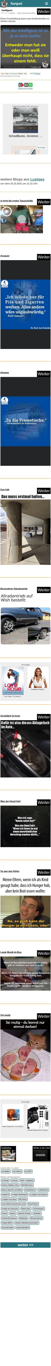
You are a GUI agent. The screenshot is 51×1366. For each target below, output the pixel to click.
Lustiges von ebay (9, 1199)
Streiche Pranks (24, 1213)
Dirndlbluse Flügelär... (13, 689)
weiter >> (25, 1245)
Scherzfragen (38, 1209)
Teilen (7, 73)
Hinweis (4, 372)
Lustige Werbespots (19, 1194)
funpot (16, 3)
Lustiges (12, 13)
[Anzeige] (25, 144)
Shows (4, 1213)
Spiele (12, 1213)
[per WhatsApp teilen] (30, 85)
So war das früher (9, 871)
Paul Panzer (33, 1204)
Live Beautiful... (25, 149)
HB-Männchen (27, 1185)
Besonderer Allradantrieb (13, 589)
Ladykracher (43, 1190)
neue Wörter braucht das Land (13, 1204)
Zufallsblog (6, 1148)
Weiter (44, 11)
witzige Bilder (7, 1223)
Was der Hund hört (10, 801)
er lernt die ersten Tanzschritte (16, 201)
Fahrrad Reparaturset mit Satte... (13, 1130)
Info (25, 73)
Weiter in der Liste (41, 1148)
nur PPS (28, 1171)
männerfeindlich (22, 1227)
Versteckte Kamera (9, 1218)
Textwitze (37, 1213)
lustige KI (5, 1194)
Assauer (4, 256)
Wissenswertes (36, 1218)
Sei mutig (5, 1015)
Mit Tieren (23, 1199)
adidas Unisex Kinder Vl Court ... (38, 1135)
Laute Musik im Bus (11, 952)
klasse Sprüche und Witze (26, 13)
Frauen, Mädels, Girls (10, 1185)
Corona (14, 1180)
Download (13, 73)
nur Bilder (5, 1171)
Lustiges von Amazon (38, 1194)
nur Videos (17, 1171)
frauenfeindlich (7, 1227)
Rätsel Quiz (25, 1209)
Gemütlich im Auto (10, 716)
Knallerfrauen (30, 1190)
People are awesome (10, 1209)
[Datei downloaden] (25, 305)
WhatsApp (23, 1218)
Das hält (4, 489)
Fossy (37, 73)
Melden (20, 73)
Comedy (5, 1180)
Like (2, 73)
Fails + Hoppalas (26, 1180)
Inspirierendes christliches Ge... (38, 689)
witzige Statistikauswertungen (26, 1223)
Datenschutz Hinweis (25, 88)
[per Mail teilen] (26, 85)
